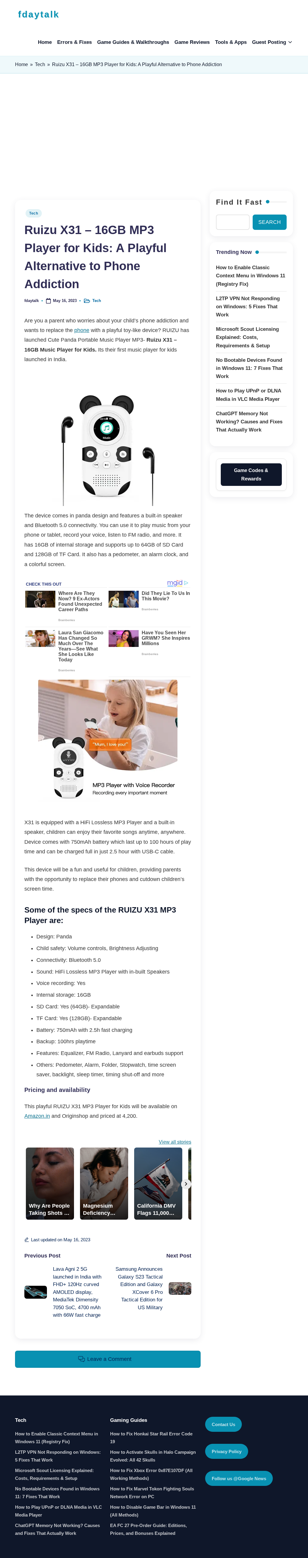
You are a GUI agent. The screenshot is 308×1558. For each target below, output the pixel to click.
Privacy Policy (227, 1451)
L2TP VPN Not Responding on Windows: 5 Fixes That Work (58, 1456)
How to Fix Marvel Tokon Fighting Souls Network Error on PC (152, 1492)
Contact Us (223, 1424)
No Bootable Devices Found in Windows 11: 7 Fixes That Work (57, 1492)
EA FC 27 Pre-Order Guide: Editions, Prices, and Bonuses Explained (148, 1529)
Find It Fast (239, 202)
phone (81, 330)
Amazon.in (37, 1116)
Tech (40, 64)
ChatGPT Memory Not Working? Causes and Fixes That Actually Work (57, 1529)
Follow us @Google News (239, 1478)
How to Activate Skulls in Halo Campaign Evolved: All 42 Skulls (153, 1456)
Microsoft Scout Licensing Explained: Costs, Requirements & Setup (54, 1474)
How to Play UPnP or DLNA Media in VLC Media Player (58, 1511)
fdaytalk (39, 14)
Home (21, 64)
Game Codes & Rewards (251, 474)
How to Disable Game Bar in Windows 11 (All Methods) (153, 1511)
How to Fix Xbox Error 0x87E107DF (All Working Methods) (151, 1474)
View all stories (175, 1142)
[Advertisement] (154, 131)
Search (269, 222)
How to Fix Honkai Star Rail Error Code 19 (151, 1437)
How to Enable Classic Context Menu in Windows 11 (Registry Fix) (56, 1437)
